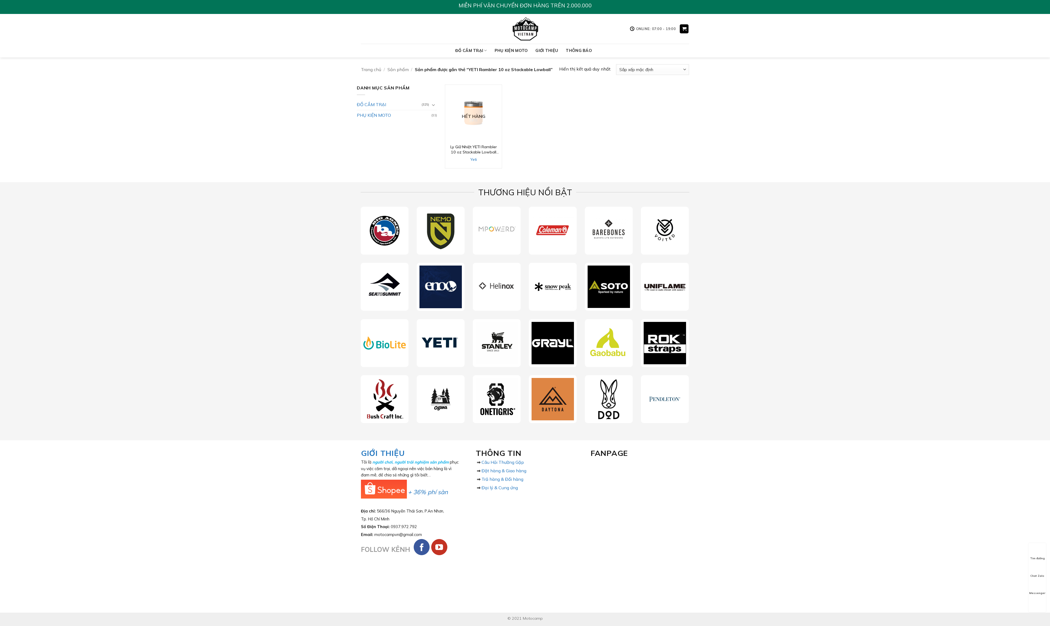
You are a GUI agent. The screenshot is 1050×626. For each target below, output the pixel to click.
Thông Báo (579, 50)
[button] (684, 28)
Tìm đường (1037, 558)
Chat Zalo (1037, 576)
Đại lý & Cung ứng (500, 487)
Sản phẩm (398, 69)
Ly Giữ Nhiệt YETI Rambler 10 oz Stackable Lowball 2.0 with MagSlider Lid (473, 149)
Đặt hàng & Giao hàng (504, 470)
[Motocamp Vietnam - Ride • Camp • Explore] (525, 29)
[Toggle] (433, 104)
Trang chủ (371, 69)
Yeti (473, 159)
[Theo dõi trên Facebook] (422, 547)
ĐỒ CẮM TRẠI (469, 50)
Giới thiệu (546, 50)
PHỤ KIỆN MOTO (511, 50)
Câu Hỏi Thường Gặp (503, 462)
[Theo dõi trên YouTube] (439, 547)
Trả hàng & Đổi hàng (502, 479)
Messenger (1037, 593)
